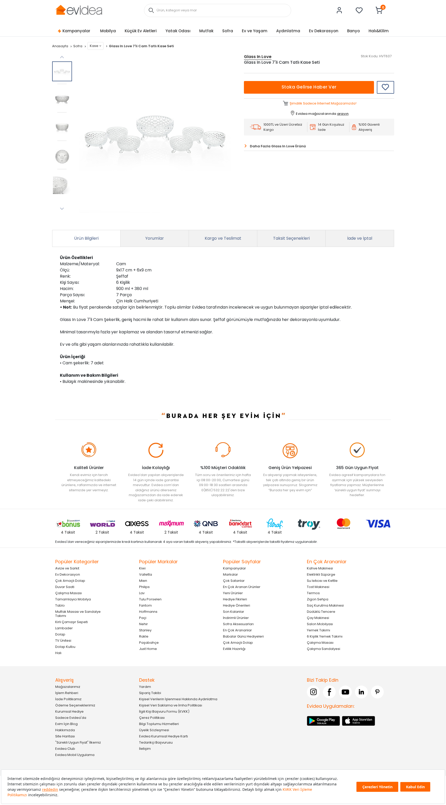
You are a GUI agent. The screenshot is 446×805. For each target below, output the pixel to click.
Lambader (64, 628)
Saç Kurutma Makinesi (325, 605)
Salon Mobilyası (320, 624)
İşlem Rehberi (66, 692)
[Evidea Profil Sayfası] (339, 10)
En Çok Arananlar (237, 630)
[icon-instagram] (313, 692)
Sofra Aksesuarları (238, 624)
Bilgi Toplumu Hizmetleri (159, 723)
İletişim (145, 748)
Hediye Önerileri (236, 605)
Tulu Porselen (150, 599)
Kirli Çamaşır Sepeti (71, 621)
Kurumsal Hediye (69, 711)
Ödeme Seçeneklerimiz (75, 705)
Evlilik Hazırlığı (234, 648)
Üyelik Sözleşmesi (154, 730)
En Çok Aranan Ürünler (241, 586)
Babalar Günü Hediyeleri (243, 636)
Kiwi (142, 568)
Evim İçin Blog (66, 723)
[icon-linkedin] (361, 692)
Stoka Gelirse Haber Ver (309, 87)
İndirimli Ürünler (236, 617)
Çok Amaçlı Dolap (70, 580)
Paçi (142, 617)
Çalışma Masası (68, 593)
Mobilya (108, 31)
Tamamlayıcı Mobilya (73, 599)
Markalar (230, 574)
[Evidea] (78, 10)
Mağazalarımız (67, 686)
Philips (144, 586)
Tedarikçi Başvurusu (156, 742)
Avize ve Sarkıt (67, 568)
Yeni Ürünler (233, 593)
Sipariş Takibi (150, 692)
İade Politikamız (68, 699)
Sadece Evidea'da (70, 717)
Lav (142, 593)
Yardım (145, 686)
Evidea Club (65, 748)
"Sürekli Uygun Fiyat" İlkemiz (78, 742)
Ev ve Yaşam (254, 31)
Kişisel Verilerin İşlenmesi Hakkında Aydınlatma (178, 699)
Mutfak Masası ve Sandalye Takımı (78, 613)
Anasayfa (60, 46)
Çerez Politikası (152, 717)
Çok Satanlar (234, 580)
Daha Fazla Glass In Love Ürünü (278, 146)
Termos (313, 593)
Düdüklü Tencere (321, 611)
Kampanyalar (76, 31)
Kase (94, 45)
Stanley (145, 630)
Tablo (60, 605)
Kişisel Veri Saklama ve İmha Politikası (170, 705)
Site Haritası (65, 736)
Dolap (60, 634)
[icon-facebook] (329, 692)
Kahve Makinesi (320, 568)
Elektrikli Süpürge (321, 574)
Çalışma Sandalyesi (323, 648)
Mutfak (206, 31)
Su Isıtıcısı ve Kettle (322, 580)
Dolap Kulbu (65, 646)
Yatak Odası (177, 31)
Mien (143, 580)
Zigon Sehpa (317, 599)
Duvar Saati (64, 586)
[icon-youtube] (345, 692)
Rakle (143, 636)
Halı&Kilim (379, 31)
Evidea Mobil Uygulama (74, 754)
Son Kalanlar (233, 611)
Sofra (227, 31)
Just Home (148, 648)
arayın (343, 113)
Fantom (145, 605)
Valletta (145, 574)
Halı (58, 652)
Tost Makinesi (318, 586)
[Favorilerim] (359, 10)
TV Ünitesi (63, 640)
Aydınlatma (288, 31)
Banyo (353, 31)
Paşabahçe (149, 642)
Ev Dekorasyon (323, 31)
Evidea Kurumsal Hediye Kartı (163, 736)
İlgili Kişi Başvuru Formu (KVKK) (164, 711)
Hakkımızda (65, 730)
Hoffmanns (148, 611)
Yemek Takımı (318, 630)
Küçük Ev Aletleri (141, 31)
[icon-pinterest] (377, 692)
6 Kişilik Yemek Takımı (325, 636)
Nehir (143, 624)
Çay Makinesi (318, 617)
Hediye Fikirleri (235, 599)
